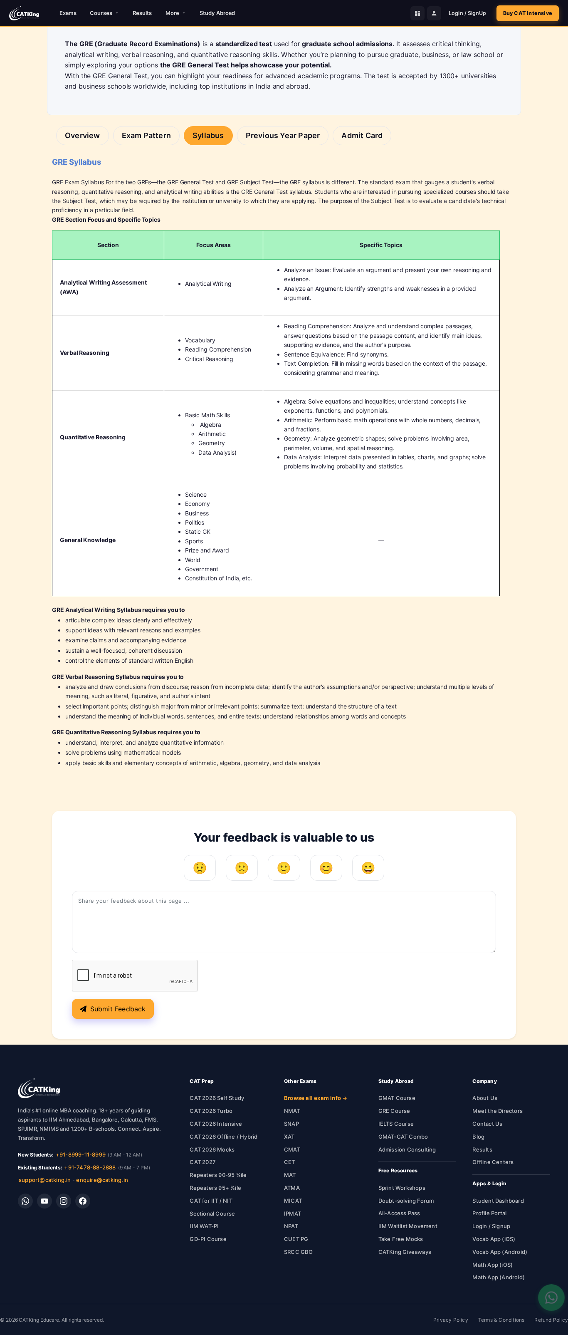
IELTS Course (396, 1123)
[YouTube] (44, 1201)
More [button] (172, 13)
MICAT (293, 1200)
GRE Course (394, 1110)
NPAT (291, 1226)
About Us (484, 1098)
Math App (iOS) (492, 1264)
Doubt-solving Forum (406, 1200)
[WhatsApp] (25, 1201)
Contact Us (487, 1123)
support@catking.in (45, 1179)
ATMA (292, 1187)
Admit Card (362, 135)
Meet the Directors (497, 1110)
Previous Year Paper (283, 135)
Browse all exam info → (315, 1098)
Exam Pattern (146, 135)
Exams (68, 13)
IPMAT (292, 1213)
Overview (82, 135)
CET (289, 1162)
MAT (290, 1175)
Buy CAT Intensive (527, 13)
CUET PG (296, 1239)
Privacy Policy (450, 1320)
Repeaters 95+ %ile (215, 1187)
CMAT (292, 1149)
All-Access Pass (399, 1213)
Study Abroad (217, 13)
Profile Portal (489, 1213)
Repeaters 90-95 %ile (218, 1175)
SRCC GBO (298, 1251)
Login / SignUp (467, 13)
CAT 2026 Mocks (212, 1149)
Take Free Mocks (400, 1239)
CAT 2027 (203, 1162)
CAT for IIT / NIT (211, 1200)
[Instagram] (63, 1201)
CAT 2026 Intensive (216, 1123)
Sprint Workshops (401, 1187)
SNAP (291, 1123)
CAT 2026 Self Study (217, 1098)
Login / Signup (491, 1226)
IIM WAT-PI (204, 1226)
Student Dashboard (498, 1200)
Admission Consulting (407, 1149)
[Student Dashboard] (417, 13)
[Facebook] (82, 1201)
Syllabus (208, 135)
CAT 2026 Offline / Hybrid (223, 1136)
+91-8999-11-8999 (81, 1154)
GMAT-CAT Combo (403, 1136)
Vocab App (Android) (499, 1251)
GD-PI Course (208, 1239)
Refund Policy (551, 1320)
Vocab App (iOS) (493, 1239)
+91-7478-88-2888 (90, 1167)
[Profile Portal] (434, 13)
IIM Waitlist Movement (407, 1226)
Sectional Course (212, 1213)
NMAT (292, 1110)
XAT (289, 1136)
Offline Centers (493, 1162)
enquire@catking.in (102, 1179)
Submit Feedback (118, 1009)
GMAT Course (396, 1098)
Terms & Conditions (501, 1320)
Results (142, 13)
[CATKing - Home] (24, 13)
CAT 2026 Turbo (211, 1110)
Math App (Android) (498, 1277)
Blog (478, 1136)
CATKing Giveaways (404, 1251)
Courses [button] (101, 13)
